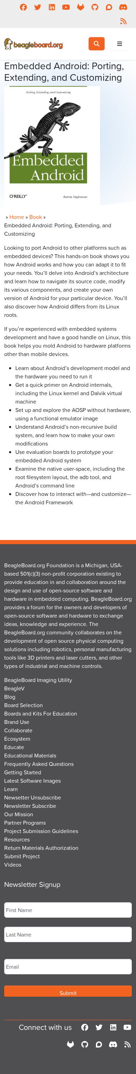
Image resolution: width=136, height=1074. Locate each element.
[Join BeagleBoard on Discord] (123, 7)
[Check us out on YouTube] (66, 7)
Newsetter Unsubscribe (32, 797)
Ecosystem (17, 738)
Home (16, 217)
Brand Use (16, 722)
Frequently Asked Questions (39, 764)
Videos (12, 864)
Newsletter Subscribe (30, 806)
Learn (11, 789)
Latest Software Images (32, 780)
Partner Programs (25, 822)
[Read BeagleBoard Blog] (123, 21)
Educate (14, 747)
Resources (17, 839)
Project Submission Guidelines (41, 831)
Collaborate (18, 730)
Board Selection (23, 705)
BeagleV (14, 688)
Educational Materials (30, 755)
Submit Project (22, 856)
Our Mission (18, 814)
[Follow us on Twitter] (37, 7)
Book (35, 217)
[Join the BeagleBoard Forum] (109, 7)
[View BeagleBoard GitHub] (94, 7)
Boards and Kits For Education (40, 713)
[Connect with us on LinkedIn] (51, 7)
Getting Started (22, 772)
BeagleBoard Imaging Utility (38, 680)
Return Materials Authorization (41, 848)
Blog (9, 696)
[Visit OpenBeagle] (80, 7)
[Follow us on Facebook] (23, 7)
